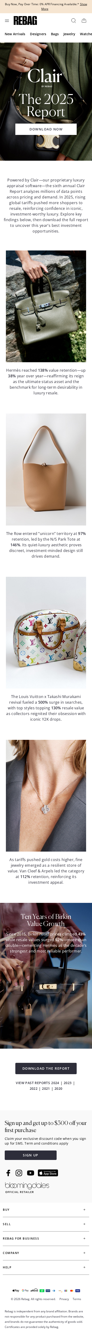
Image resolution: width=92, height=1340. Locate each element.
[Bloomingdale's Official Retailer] (27, 1187)
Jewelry (69, 34)
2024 (55, 1083)
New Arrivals (15, 34)
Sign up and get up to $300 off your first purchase (46, 1126)
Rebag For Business (21, 1239)
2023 (68, 1083)
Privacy (64, 1299)
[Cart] (83, 20)
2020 (58, 1088)
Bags (55, 34)
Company (11, 1253)
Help (7, 1267)
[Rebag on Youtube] (31, 1173)
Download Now (46, 129)
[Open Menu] (7, 20)
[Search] (73, 20)
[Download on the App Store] (48, 1172)
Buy (6, 1210)
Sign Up (30, 1155)
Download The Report (46, 1068)
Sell (7, 1224)
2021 (46, 1088)
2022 (34, 1088)
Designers (38, 34)
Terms (77, 1299)
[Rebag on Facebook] (9, 1172)
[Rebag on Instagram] (19, 1173)
